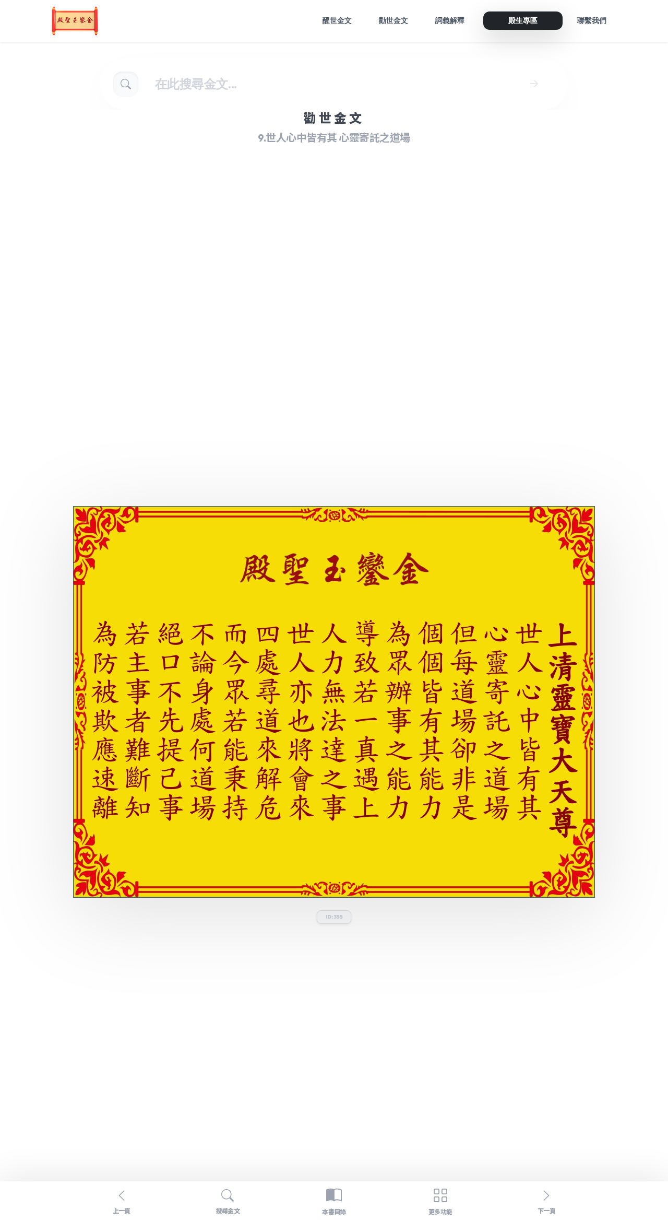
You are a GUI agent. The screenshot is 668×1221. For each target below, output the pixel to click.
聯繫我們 (591, 21)
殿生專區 (523, 21)
